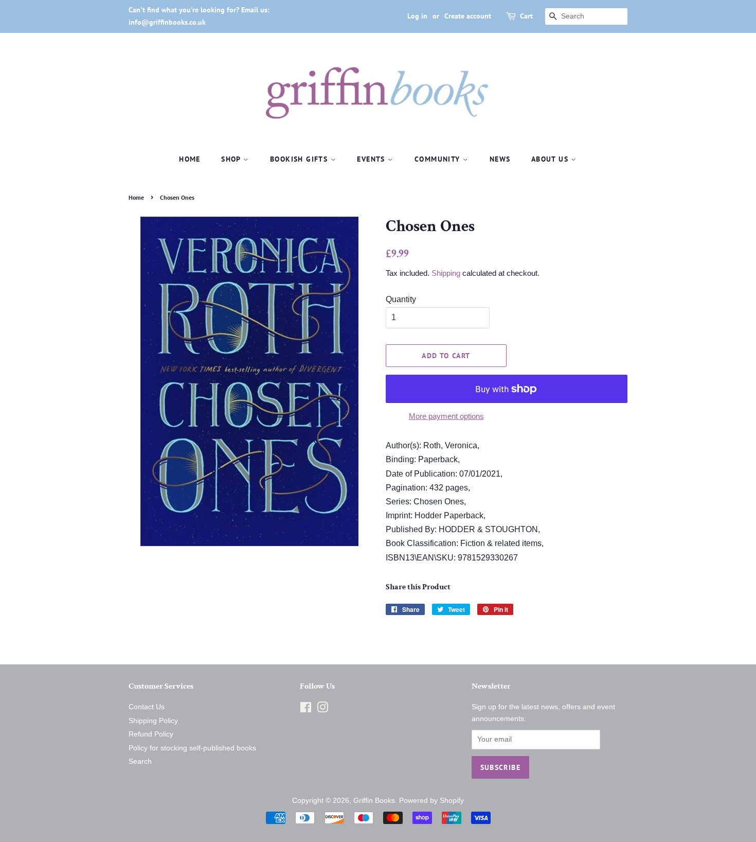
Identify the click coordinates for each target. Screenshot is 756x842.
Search (140, 761)
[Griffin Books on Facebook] (306, 709)
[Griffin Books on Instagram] (322, 709)
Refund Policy (151, 734)
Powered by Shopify (431, 800)
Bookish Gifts (300, 159)
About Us (551, 159)
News (500, 159)
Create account (467, 16)
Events (372, 159)
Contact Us (147, 707)
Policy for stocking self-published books (192, 748)
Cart (526, 16)
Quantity (401, 299)
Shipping (445, 273)
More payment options (446, 416)
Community (439, 159)
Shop (232, 159)
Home (190, 159)
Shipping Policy (153, 721)
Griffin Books (374, 800)
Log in (417, 16)
